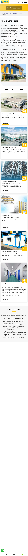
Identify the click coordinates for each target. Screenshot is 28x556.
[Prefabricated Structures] (14, 102)
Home (3, 13)
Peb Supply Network (17, 13)
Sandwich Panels (7, 215)
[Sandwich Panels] (14, 204)
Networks (8, 13)
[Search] (22, 2)
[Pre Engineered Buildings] (14, 136)
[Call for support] (18, 2)
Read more (6, 123)
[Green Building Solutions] (21, 553)
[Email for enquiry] (15, 2)
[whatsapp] (2, 550)
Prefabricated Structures (9, 114)
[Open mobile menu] (25, 2)
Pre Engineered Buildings (9, 147)
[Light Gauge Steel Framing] (14, 170)
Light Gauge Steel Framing (9, 181)
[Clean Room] (14, 272)
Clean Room (5, 284)
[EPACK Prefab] (5, 2)
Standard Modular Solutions (10, 251)
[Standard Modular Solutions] (14, 240)
